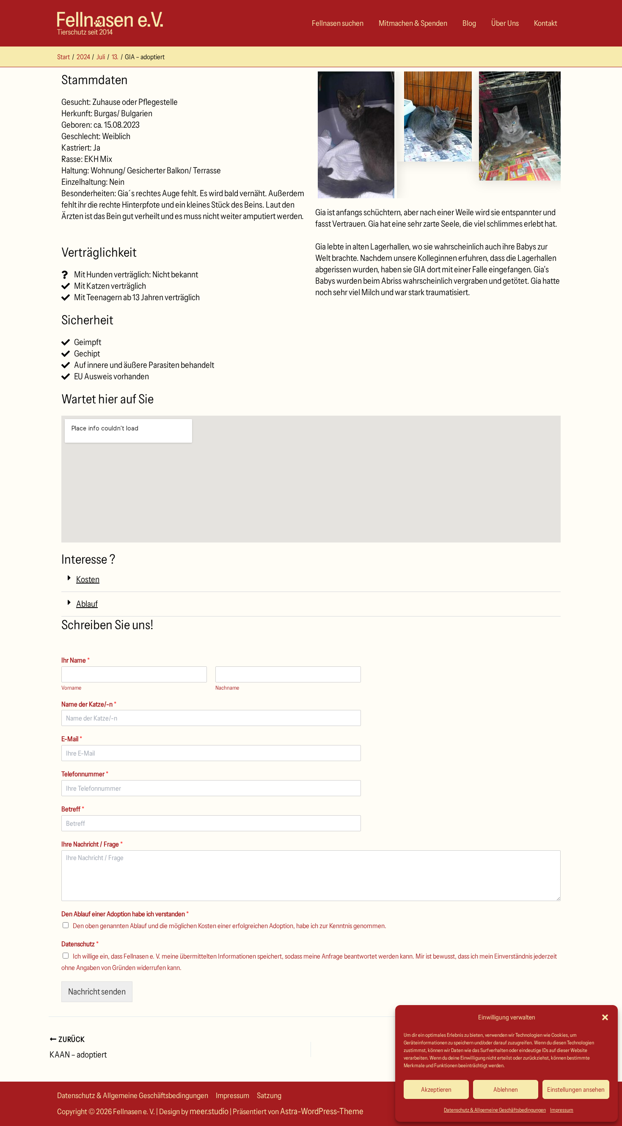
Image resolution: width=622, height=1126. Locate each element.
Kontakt (545, 23)
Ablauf (87, 604)
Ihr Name (75, 660)
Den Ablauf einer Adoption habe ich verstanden (125, 914)
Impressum (561, 1110)
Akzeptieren (436, 1089)
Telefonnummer (84, 774)
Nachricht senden (97, 991)
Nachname (227, 687)
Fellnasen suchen (337, 23)
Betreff (72, 809)
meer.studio (209, 1111)
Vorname (71, 687)
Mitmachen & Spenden (413, 23)
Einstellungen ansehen (576, 1089)
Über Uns (505, 23)
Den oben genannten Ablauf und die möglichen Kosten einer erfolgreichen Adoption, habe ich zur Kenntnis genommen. (229, 925)
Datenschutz (80, 944)
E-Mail (71, 738)
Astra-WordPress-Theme (321, 1111)
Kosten (87, 579)
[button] (605, 1017)
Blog (469, 23)
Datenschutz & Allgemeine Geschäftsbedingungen (495, 1110)
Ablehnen (505, 1089)
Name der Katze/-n (88, 704)
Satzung (269, 1095)
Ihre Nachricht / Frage (92, 844)
